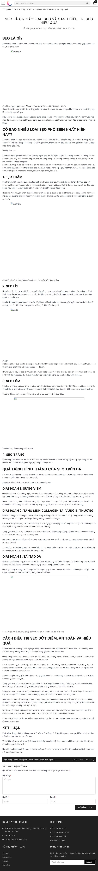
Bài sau (89, 760)
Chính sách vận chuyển (60, 832)
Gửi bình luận (85, 807)
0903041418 (10, 835)
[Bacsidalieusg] (3, 3)
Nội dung (6, 775)
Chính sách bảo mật (58, 828)
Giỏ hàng (6, 865)
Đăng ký (5, 861)
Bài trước (79, 760)
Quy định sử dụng (57, 840)
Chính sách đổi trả (58, 836)
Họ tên (5, 797)
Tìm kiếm (6, 853)
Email (53, 797)
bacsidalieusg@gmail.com (16, 839)
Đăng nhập (7, 857)
